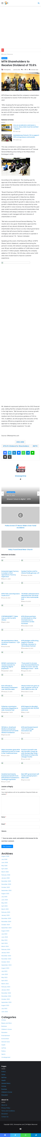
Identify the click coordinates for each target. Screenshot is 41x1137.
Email (3, 824)
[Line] (32, 453)
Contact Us (4, 1116)
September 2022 (6, 1002)
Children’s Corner (6, 1092)
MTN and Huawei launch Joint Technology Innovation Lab (29, 729)
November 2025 (6, 884)
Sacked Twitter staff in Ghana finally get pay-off (30, 572)
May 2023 (4, 977)
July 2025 (4, 896)
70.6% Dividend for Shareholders (16, 446)
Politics (3, 1051)
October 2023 (5, 962)
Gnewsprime (7, 69)
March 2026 (5, 872)
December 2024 (6, 918)
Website (3, 831)
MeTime (3, 1077)
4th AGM (20, 442)
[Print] (10, 457)
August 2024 (5, 931)
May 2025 (4, 903)
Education (4, 1032)
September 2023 (6, 965)
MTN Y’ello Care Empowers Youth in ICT (10, 594)
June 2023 (4, 974)
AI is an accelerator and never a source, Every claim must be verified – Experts (25, 127)
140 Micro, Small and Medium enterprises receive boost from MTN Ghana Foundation (9, 729)
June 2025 (4, 899)
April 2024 (4, 943)
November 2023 (6, 959)
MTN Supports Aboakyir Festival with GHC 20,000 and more (30, 708)
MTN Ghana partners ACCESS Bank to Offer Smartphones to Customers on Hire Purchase (28, 619)
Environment (5, 1038)
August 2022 (5, 1005)
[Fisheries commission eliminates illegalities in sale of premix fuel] (10, 699)
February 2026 (5, 875)
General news (11, 492)
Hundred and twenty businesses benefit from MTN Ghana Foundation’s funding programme (10, 776)
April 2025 (4, 906)
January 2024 (5, 952)
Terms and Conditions (8, 1111)
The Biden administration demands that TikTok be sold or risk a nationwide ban (30, 596)
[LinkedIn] (14, 453)
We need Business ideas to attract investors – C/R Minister (10, 642)
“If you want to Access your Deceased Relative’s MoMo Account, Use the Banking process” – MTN (30, 665)
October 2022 (5, 999)
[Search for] (39, 4)
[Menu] (2, 4)
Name (3, 817)
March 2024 (5, 946)
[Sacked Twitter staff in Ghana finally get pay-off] (30, 564)
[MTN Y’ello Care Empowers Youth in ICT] (10, 587)
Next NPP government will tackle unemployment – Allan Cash (30, 776)
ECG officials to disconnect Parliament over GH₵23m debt (9, 687)
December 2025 (6, 881)
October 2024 (5, 924)
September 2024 (6, 927)
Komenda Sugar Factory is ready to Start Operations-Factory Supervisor (9, 574)
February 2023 (5, 986)
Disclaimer (4, 1113)
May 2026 (4, 865)
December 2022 (6, 993)
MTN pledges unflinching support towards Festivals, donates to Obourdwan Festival (29, 643)
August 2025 (5, 893)
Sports (3, 1054)
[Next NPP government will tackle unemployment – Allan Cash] (30, 767)
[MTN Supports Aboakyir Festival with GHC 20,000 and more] (30, 699)
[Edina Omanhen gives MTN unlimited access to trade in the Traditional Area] (10, 743)
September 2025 (6, 890)
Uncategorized (5, 1057)
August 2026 (5, 856)
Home (4, 54)
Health (3, 1045)
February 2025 (5, 912)
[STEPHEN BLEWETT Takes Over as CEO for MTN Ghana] (10, 609)
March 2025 (5, 909)
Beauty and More (6, 1023)
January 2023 (5, 990)
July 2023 (4, 971)
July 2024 (4, 934)
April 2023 (4, 980)
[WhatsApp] (23, 453)
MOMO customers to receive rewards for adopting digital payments (8, 665)
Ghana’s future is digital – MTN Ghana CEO (19, 498)
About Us (4, 1105)
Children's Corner (6, 1029)
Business (10, 54)
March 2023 (5, 983)
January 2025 (5, 915)
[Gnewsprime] (6, 3)
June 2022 (4, 1011)
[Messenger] (19, 453)
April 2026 (4, 868)
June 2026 (4, 862)
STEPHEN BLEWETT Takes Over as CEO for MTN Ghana (9, 618)
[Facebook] (5, 453)
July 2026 (4, 859)
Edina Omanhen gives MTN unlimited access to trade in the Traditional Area (10, 751)
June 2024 (4, 937)
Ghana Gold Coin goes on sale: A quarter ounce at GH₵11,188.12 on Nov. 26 (30, 687)
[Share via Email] (5, 457)
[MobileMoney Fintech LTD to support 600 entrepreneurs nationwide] (6, 137)
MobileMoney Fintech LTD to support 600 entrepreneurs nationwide (26, 136)
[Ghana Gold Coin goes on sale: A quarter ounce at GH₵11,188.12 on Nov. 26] (30, 679)
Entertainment (5, 1035)
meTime (3, 1048)
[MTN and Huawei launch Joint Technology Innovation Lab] (30, 720)
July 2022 (4, 1008)
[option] (20, 493)
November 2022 (6, 996)
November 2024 (6, 921)
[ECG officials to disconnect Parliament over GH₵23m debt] (10, 679)
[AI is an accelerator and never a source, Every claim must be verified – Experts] (6, 127)
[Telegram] (28, 453)
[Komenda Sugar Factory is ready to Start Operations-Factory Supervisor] (10, 564)
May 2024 (4, 940)
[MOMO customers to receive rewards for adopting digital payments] (10, 656)
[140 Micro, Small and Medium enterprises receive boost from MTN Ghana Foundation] (10, 720)
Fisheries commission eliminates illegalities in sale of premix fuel (9, 708)
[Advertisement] (20, 27)
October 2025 (5, 887)
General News (5, 1083)
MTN (35, 446)
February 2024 (5, 949)
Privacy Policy (5, 1108)
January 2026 (5, 878)
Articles (3, 1020)
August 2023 (5, 968)
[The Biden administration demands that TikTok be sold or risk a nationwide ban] (30, 587)
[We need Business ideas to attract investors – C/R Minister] (10, 634)
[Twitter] (10, 453)
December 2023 (6, 955)
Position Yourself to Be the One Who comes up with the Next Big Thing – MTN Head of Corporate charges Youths (29, 753)
